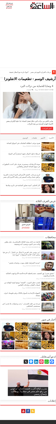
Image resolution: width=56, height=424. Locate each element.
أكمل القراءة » (47, 128)
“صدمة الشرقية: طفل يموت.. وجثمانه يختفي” (24, 263)
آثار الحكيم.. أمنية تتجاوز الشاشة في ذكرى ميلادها (23, 185)
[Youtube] (23, 411)
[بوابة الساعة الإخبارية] (28, 5)
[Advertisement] (28, 40)
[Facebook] (28, 411)
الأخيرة (51, 138)
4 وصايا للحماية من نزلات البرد (36, 86)
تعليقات (34, 138)
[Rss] (33, 411)
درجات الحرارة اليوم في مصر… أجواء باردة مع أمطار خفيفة (30, 72)
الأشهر (43, 138)
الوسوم (25, 138)
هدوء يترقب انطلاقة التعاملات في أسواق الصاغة (23, 143)
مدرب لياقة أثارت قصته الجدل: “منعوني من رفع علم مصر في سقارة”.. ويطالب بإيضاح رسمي (28, 391)
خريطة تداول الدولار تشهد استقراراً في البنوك (24, 154)
